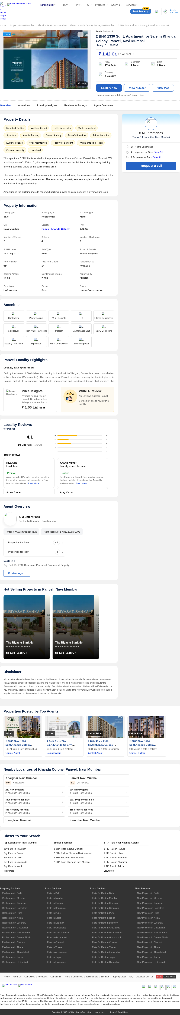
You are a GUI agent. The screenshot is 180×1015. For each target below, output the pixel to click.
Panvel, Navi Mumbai (127, 41)
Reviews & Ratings (75, 105)
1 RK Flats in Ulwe (113, 853)
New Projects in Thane (148, 947)
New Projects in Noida (148, 918)
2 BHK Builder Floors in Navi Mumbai (73, 853)
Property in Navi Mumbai (22, 25)
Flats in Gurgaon (55, 903)
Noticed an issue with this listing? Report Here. (120, 95)
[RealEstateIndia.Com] (20, 11)
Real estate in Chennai (13, 942)
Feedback (42, 977)
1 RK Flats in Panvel (114, 849)
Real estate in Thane (12, 947)
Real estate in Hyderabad (15, 962)
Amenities (24, 105)
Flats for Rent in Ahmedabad (106, 952)
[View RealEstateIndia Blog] (150, 989)
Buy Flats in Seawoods (15, 862)
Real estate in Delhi (12, 893)
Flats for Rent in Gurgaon (105, 903)
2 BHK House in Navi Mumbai (69, 857)
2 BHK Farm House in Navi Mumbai (72, 862)
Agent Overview (103, 105)
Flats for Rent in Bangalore (105, 908)
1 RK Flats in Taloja (114, 866)
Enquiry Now (109, 87)
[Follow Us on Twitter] (163, 989)
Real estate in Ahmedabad (15, 952)
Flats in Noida (54, 918)
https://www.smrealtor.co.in (22, 531)
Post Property (141, 11)
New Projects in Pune (148, 913)
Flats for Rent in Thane (103, 947)
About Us (17, 977)
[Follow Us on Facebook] (144, 989)
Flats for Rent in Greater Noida (107, 937)
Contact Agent (16, 573)
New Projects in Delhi (148, 893)
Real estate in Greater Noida (16, 937)
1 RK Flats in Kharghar (115, 862)
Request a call (151, 165)
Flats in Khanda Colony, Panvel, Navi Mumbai (92, 25)
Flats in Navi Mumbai (58, 932)
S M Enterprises (29, 516)
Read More (33, 483)
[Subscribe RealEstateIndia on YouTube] (169, 989)
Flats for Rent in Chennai (104, 942)
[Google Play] (9, 985)
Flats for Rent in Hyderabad (106, 962)
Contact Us (29, 977)
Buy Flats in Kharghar (15, 849)
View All (159, 152)
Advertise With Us (144, 977)
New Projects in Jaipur (148, 957)
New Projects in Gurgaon (149, 903)
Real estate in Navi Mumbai (16, 932)
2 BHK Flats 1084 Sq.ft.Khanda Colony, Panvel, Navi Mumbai (18, 745)
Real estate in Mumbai (13, 898)
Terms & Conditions (73, 977)
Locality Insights (47, 105)
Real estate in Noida (12, 918)
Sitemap (105, 977)
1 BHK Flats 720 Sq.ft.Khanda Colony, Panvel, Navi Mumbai (59, 745)
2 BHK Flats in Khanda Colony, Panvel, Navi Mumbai (143, 25)
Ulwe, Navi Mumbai (18, 820)
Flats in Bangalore (56, 908)
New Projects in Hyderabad (151, 962)
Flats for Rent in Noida (103, 918)
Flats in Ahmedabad (57, 952)
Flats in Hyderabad (56, 962)
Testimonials (92, 977)
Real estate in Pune (12, 913)
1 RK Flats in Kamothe (115, 857)
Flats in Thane (54, 947)
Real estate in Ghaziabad (15, 927)
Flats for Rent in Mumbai (104, 898)
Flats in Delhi (53, 893)
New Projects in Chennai (149, 942)
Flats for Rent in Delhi (103, 893)
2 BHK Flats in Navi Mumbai (68, 849)
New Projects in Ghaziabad (151, 927)
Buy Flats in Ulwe (12, 857)
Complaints (55, 977)
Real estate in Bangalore (14, 908)
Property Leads (119, 977)
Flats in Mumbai (55, 898)
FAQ (131, 977)
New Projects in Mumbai (149, 898)
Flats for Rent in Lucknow (105, 922)
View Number (137, 87)
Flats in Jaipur (54, 957)
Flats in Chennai (55, 942)
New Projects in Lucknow (150, 922)
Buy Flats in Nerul (13, 866)
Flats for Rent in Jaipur (103, 957)
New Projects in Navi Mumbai (152, 932)
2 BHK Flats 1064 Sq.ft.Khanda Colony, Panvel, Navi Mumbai (142, 745)
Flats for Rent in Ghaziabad (106, 927)
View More (9, 870)
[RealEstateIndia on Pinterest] (156, 989)
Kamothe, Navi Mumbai (85, 820)
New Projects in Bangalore (150, 908)
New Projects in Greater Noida (152, 937)
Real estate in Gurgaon (13, 903)
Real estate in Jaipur (12, 957)
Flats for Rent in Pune (103, 913)
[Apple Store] (25, 985)
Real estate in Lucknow (14, 922)
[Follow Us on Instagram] (175, 989)
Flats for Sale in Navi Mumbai (52, 25)
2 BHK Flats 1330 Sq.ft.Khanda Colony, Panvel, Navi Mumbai (101, 745)
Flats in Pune (54, 913)
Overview (5, 105)
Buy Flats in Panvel (14, 853)
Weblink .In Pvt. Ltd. (80, 1012)
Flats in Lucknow (55, 922)
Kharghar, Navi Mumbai (21, 778)
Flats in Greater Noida (58, 937)
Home (3, 25)
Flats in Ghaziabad (56, 927)
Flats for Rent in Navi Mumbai (107, 932)
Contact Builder (137, 753)
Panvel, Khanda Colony (55, 229)
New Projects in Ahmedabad (151, 952)
